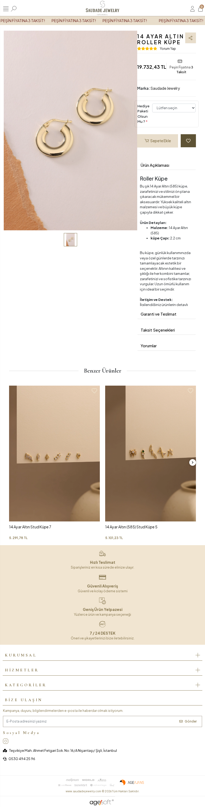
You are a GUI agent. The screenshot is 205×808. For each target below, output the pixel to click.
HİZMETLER (22, 670)
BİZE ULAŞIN (23, 699)
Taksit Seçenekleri (158, 329)
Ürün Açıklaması (155, 165)
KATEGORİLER (26, 685)
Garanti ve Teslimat (158, 313)
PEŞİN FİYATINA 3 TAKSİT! (68, 20)
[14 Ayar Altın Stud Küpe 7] (54, 453)
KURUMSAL (21, 655)
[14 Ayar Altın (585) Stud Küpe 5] (150, 453)
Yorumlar (149, 345)
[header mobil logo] (102, 7)
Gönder (191, 721)
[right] (192, 462)
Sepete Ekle (160, 140)
